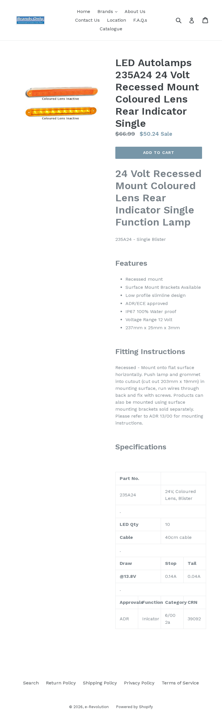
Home (83, 11)
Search (31, 683)
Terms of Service (180, 683)
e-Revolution (97, 707)
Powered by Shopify (134, 707)
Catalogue (111, 28)
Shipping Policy (100, 683)
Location (116, 20)
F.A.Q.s (140, 20)
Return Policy (61, 683)
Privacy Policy (139, 683)
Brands (108, 11)
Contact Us (87, 20)
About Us (135, 11)
